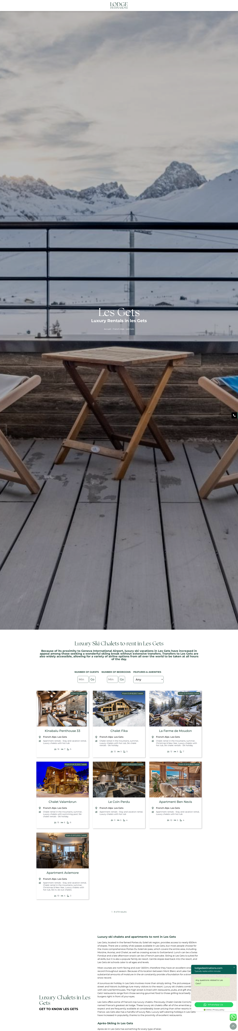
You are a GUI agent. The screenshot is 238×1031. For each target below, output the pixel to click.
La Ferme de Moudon (175, 731)
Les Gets (62, 737)
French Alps (118, 329)
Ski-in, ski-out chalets (61, 890)
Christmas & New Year (166, 743)
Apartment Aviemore (63, 873)
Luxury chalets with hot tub (56, 743)
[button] (198, 5)
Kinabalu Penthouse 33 (62, 731)
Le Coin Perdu (119, 802)
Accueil (107, 329)
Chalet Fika (119, 731)
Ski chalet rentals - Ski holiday (118, 744)
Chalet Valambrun (62, 802)
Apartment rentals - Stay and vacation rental (64, 741)
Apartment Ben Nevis (175, 802)
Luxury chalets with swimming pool (60, 814)
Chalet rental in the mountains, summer (119, 741)
